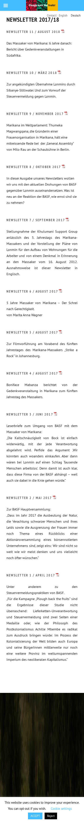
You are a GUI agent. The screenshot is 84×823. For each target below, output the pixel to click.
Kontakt (16, 678)
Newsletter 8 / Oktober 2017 (33, 167)
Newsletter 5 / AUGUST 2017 (32, 332)
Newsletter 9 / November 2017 (35, 113)
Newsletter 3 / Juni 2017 (29, 414)
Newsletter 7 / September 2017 (35, 220)
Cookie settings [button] (61, 809)
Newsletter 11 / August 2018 (33, 31)
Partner (55, 678)
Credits (36, 678)
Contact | (52, 15)
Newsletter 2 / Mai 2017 (29, 498)
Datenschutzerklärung (27, 684)
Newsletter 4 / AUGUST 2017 (32, 373)
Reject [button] (50, 816)
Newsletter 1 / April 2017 (30, 575)
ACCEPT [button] (35, 816)
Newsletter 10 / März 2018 (31, 72)
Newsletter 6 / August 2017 (32, 291)
